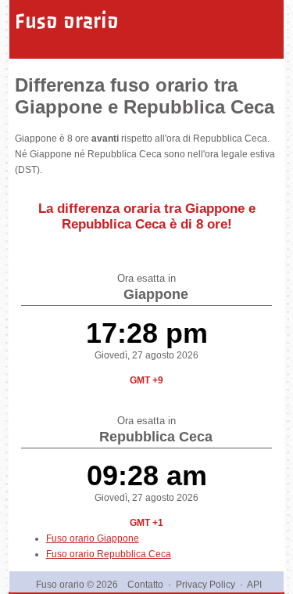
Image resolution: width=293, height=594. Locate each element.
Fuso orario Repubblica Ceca (108, 554)
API (254, 584)
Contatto (145, 584)
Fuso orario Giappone (92, 538)
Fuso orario (67, 21)
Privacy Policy (205, 584)
